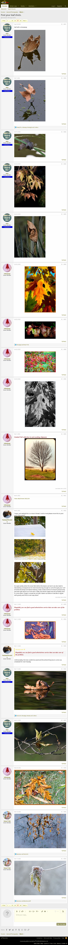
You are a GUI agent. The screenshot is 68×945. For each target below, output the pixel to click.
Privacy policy (56, 938)
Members (31, 6)
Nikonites (5, 938)
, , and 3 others (27, 715)
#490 (65, 434)
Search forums (11, 9)
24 (15, 20)
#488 (65, 349)
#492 (65, 510)
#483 (65, 132)
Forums (4, 6)
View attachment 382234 (22, 498)
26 (20, 20)
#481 (65, 24)
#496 (65, 669)
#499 (65, 811)
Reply (64, 74)
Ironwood (4, 17)
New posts (3, 9)
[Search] (65, 6)
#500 (65, 858)
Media (23, 6)
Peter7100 (7, 821)
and (23, 345)
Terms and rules (48, 938)
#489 (65, 379)
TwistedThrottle (7, 521)
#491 (65, 495)
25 (17, 20)
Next (24, 20)
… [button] (9, 20)
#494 (65, 619)
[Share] (62, 24)
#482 (65, 78)
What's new (13, 6)
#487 (65, 319)
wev (7, 33)
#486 (65, 264)
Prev (4, 20)
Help (63, 938)
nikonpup (7, 274)
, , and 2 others (27, 127)
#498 (65, 768)
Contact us (39, 938)
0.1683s (54, 943)
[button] (18, 6)
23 (12, 20)
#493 (65, 604)
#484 (65, 164)
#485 (65, 214)
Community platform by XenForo (34, 941)
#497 (65, 720)
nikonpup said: (19, 649)
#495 (65, 646)
